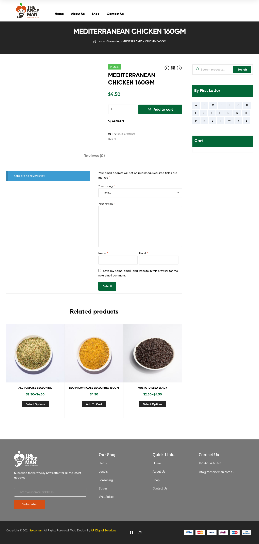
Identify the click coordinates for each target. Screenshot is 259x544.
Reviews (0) (94, 155)
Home (59, 14)
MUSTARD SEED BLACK (152, 388)
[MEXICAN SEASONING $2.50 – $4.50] (179, 68)
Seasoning (114, 41)
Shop (96, 14)
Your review (106, 203)
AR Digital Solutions (103, 530)
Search (242, 69)
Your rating (106, 186)
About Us (78, 14)
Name (103, 253)
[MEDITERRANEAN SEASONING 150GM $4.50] (167, 68)
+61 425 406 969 (210, 463)
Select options (35, 404)
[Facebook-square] (132, 532)
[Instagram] (140, 532)
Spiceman (35, 530)
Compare (118, 121)
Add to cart (163, 109)
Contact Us (115, 14)
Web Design (78, 530)
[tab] (94, 157)
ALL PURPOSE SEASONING (35, 388)
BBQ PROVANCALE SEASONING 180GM (94, 388)
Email (143, 253)
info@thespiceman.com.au (216, 472)
